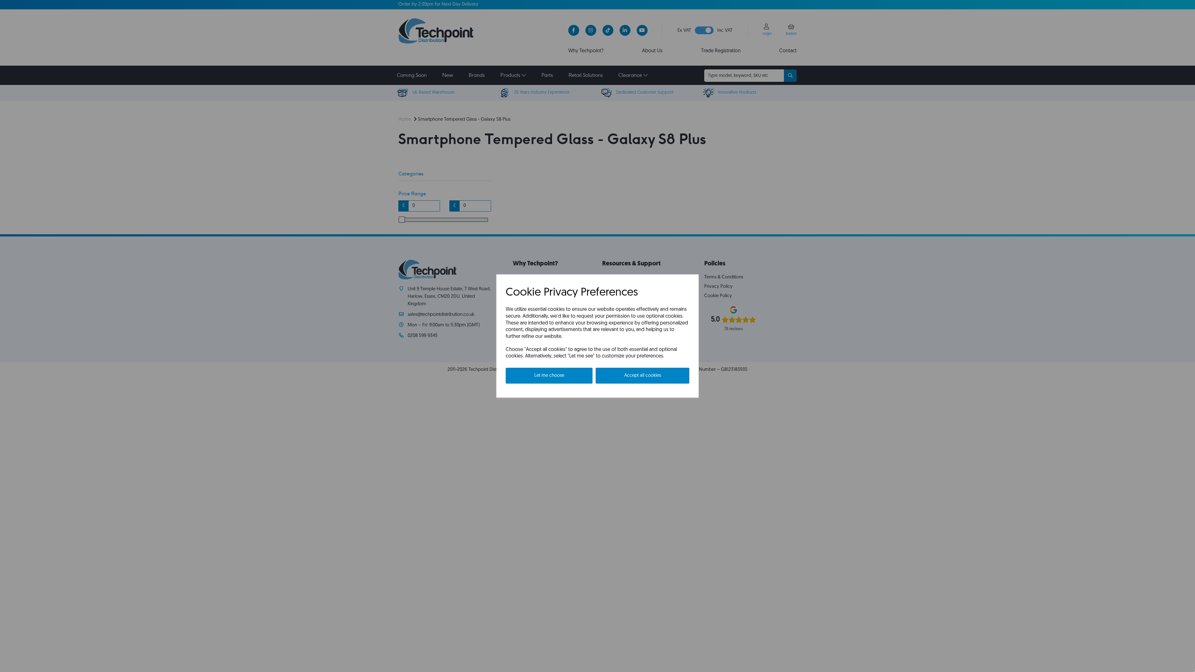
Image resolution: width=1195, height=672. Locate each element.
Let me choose (549, 375)
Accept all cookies (642, 375)
